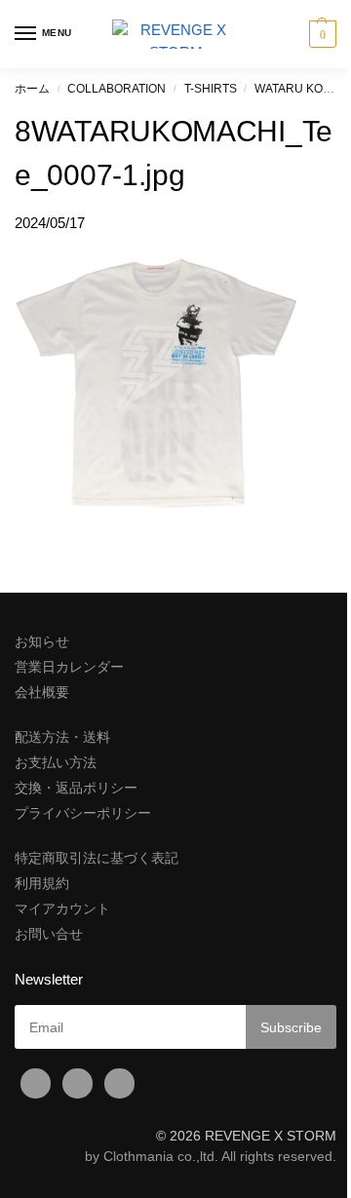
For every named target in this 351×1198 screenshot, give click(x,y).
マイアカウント (62, 908)
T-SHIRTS (210, 89)
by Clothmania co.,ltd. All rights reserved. (210, 1156)
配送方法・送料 (62, 737)
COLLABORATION (116, 89)
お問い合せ (49, 934)
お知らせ (42, 641)
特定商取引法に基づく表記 (96, 858)
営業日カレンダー (69, 667)
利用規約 (42, 883)
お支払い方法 (56, 762)
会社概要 (42, 692)
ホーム (32, 89)
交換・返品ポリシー (76, 787)
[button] (320, 34)
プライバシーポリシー (83, 813)
